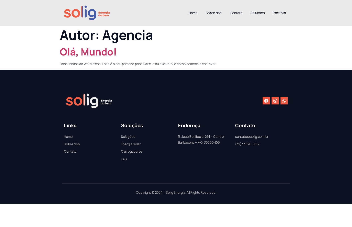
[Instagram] (275, 100)
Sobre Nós (214, 13)
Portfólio (279, 13)
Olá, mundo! (88, 51)
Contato (236, 13)
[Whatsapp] (284, 100)
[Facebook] (266, 100)
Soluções (258, 13)
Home (193, 13)
